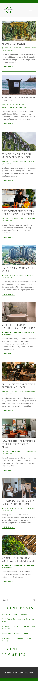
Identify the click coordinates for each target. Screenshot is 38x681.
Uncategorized (30, 48)
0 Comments (9, 50)
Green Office (30, 391)
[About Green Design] (19, 31)
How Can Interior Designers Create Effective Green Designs (18, 444)
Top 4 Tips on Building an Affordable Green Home (16, 156)
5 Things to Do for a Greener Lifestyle (18, 99)
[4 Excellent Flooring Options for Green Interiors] (19, 312)
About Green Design (13, 43)
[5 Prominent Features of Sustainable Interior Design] (19, 545)
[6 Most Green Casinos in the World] (19, 255)
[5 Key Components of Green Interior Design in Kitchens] (19, 198)
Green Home (30, 161)
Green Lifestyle (8, 107)
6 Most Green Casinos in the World (18, 269)
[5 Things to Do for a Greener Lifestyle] (19, 85)
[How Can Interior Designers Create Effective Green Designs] (19, 428)
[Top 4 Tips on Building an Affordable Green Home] (19, 141)
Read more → (8, 67)
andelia (6, 48)
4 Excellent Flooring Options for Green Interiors (18, 326)
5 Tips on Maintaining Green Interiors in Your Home (18, 502)
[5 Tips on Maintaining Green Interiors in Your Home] (19, 488)
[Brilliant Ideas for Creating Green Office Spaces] (19, 371)
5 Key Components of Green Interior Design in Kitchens (18, 213)
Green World (30, 275)
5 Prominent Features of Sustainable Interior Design (18, 559)
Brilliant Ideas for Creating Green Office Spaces (18, 386)
